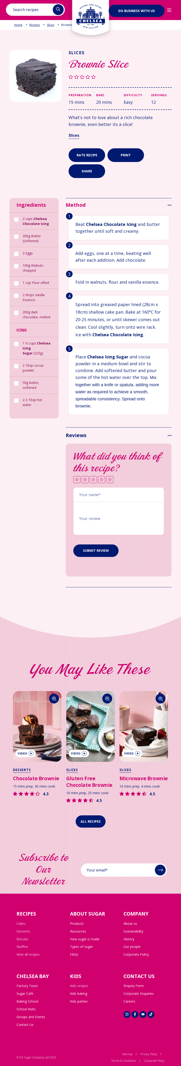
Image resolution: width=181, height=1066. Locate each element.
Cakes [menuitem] (21, 923)
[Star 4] (101, 480)
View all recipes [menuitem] (28, 954)
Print (126, 155)
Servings (159, 95)
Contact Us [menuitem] (24, 1024)
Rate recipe (87, 155)
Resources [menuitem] (78, 931)
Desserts (22, 769)
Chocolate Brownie (36, 778)
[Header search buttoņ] (58, 9)
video (22, 753)
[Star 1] (76, 480)
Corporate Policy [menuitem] (136, 954)
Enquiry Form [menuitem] (133, 985)
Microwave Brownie (143, 778)
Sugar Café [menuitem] (24, 993)
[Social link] (126, 1014)
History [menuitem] (128, 939)
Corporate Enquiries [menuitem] (138, 993)
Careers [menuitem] (129, 1001)
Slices (50, 25)
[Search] (54, 698)
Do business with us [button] (136, 10)
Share (87, 171)
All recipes (91, 821)
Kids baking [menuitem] (78, 993)
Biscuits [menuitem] (22, 939)
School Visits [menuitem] (26, 1009)
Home (18, 25)
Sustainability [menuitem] (133, 931)
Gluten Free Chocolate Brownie (89, 781)
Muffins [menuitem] (22, 946)
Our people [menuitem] (131, 946)
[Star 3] (93, 480)
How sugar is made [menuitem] (84, 939)
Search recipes (26, 9)
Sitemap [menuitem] (127, 1054)
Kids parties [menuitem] (79, 1001)
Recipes (34, 25)
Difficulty (133, 95)
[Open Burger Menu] (169, 10)
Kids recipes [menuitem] (79, 985)
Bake (100, 95)
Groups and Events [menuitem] (30, 1017)
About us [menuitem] (130, 923)
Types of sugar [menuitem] (81, 946)
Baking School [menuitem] (27, 1001)
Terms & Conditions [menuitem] (123, 1061)
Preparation (80, 95)
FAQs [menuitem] (74, 954)
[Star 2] (85, 480)
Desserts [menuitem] (23, 931)
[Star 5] (109, 480)
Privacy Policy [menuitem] (148, 1054)
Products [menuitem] (77, 923)
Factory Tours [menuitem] (27, 985)
